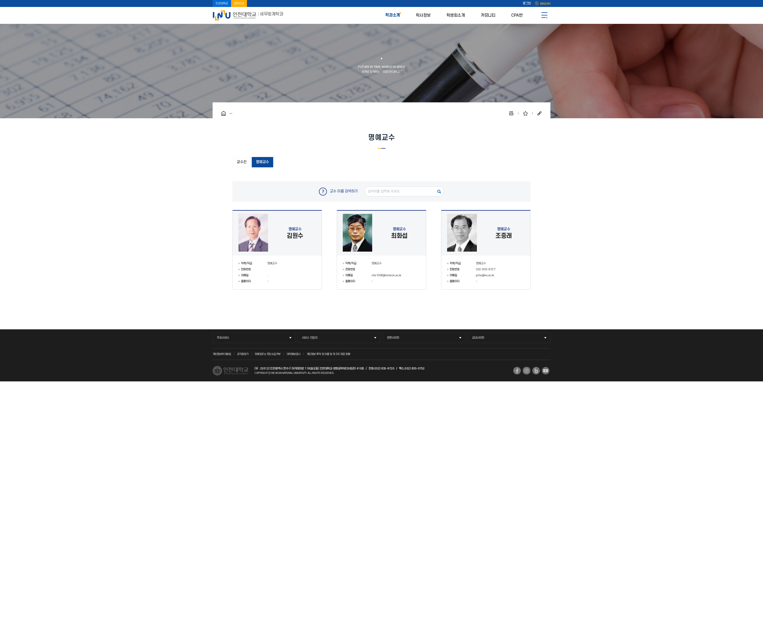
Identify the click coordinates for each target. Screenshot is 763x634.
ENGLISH (545, 3)
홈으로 (224, 113)
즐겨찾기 (525, 113)
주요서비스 (223, 337)
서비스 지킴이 (310, 337)
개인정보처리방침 (222, 354)
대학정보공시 (293, 354)
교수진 (242, 162)
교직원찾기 (243, 354)
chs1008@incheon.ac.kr (386, 275)
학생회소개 (455, 15)
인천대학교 (222, 3)
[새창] (517, 370)
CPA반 (517, 15)
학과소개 (392, 15)
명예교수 (262, 162)
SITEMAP (544, 15)
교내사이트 (478, 337)
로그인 (527, 3)
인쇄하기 (511, 113)
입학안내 (239, 3)
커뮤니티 (488, 15)
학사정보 (423, 15)
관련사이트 (393, 337)
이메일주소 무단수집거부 (268, 354)
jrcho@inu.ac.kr (485, 275)
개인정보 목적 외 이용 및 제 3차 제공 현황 (328, 354)
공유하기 (539, 113)
